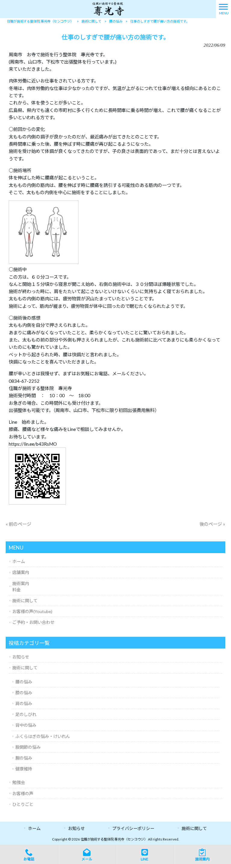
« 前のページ (18, 524)
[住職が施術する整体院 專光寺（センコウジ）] (107, 8)
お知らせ (20, 656)
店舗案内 (20, 572)
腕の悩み (23, 757)
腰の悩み (23, 681)
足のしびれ (25, 714)
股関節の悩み (28, 747)
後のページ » (212, 524)
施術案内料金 (20, 586)
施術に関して (25, 600)
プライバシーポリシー (133, 828)
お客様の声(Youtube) (32, 611)
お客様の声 (22, 793)
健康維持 (23, 768)
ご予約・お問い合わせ (33, 622)
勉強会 (18, 782)
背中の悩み (25, 725)
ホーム (18, 561)
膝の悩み (23, 692)
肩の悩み (23, 703)
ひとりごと (22, 804)
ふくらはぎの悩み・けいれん (42, 736)
